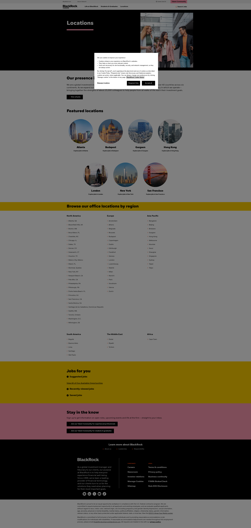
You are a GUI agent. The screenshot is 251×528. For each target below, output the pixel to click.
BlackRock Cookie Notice (135, 77)
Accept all (148, 83)
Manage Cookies (103, 83)
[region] (126, 71)
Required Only (133, 83)
